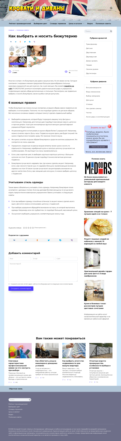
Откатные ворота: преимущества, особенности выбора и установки (100, 364)
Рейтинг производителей (20, 23)
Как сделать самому (93, 108)
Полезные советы (103, 23)
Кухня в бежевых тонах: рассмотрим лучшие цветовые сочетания (95, 306)
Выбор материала (93, 96)
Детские (89, 48)
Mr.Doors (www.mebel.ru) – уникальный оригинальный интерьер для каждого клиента (96, 180)
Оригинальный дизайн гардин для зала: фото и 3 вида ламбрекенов (98, 273)
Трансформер (91, 44)
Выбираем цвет (40, 23)
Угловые (89, 104)
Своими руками (92, 69)
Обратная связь (15, 389)
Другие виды (91, 73)
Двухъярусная (91, 57)
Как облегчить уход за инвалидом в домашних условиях (46, 363)
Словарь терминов (58, 23)
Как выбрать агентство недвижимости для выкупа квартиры (73, 363)
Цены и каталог (75, 23)
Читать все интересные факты (98, 152)
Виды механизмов (93, 92)
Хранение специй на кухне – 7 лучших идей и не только (98, 213)
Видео (90, 23)
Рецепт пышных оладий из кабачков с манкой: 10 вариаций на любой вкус (96, 241)
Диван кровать (91, 61)
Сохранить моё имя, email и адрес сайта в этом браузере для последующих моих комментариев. (42, 284)
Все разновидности (93, 87)
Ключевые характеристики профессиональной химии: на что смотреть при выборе (19, 365)
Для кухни (90, 100)
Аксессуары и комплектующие (98, 117)
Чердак (89, 65)
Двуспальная (91, 52)
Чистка (88, 113)
